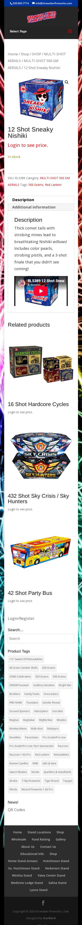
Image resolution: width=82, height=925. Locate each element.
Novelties (15, 737)
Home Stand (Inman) (22, 861)
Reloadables (61, 754)
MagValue (29, 720)
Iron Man (57, 711)
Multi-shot (37, 728)
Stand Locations (39, 832)
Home (13, 54)
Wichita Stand (22, 875)
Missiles (61, 720)
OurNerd (49, 918)
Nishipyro (53, 728)
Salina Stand (57, 883)
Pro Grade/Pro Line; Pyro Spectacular (31, 746)
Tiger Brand (52, 781)
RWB (35, 763)
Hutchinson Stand (56, 861)
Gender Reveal (51, 702)
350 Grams (41, 676)
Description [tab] (23, 199)
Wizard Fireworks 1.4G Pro (37, 789)
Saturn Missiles (18, 772)
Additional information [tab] (34, 207)
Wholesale (18, 839)
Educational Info (32, 854)
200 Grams (48, 668)
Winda (13, 789)
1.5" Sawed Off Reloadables (25, 659)
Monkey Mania (17, 728)
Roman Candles (18, 763)
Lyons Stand (39, 890)
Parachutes (31, 737)
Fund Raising (41, 839)
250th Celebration (20, 676)
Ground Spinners (19, 711)
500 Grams (35, 185)
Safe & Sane (49, 763)
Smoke (35, 772)
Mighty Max (45, 720)
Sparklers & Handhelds (57, 772)
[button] (66, 82)
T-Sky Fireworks (31, 781)
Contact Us (48, 847)
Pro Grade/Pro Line (54, 737)
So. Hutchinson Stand (24, 868)
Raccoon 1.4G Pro (20, 754)
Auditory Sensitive (43, 685)
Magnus (14, 720)
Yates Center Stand (51, 875)
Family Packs (31, 694)
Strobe (13, 781)
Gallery (61, 839)
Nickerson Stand (57, 868)
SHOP (36, 54)
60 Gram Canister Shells (23, 668)
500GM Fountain (19, 685)
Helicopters (41, 711)
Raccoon (63, 746)
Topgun (67, 781)
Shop (25, 54)
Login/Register (21, 618)
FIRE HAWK (15, 702)
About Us (27, 847)
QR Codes (16, 809)
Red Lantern (53, 185)
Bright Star (65, 685)
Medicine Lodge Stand (27, 883)
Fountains (32, 702)
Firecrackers (51, 694)
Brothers (14, 694)
